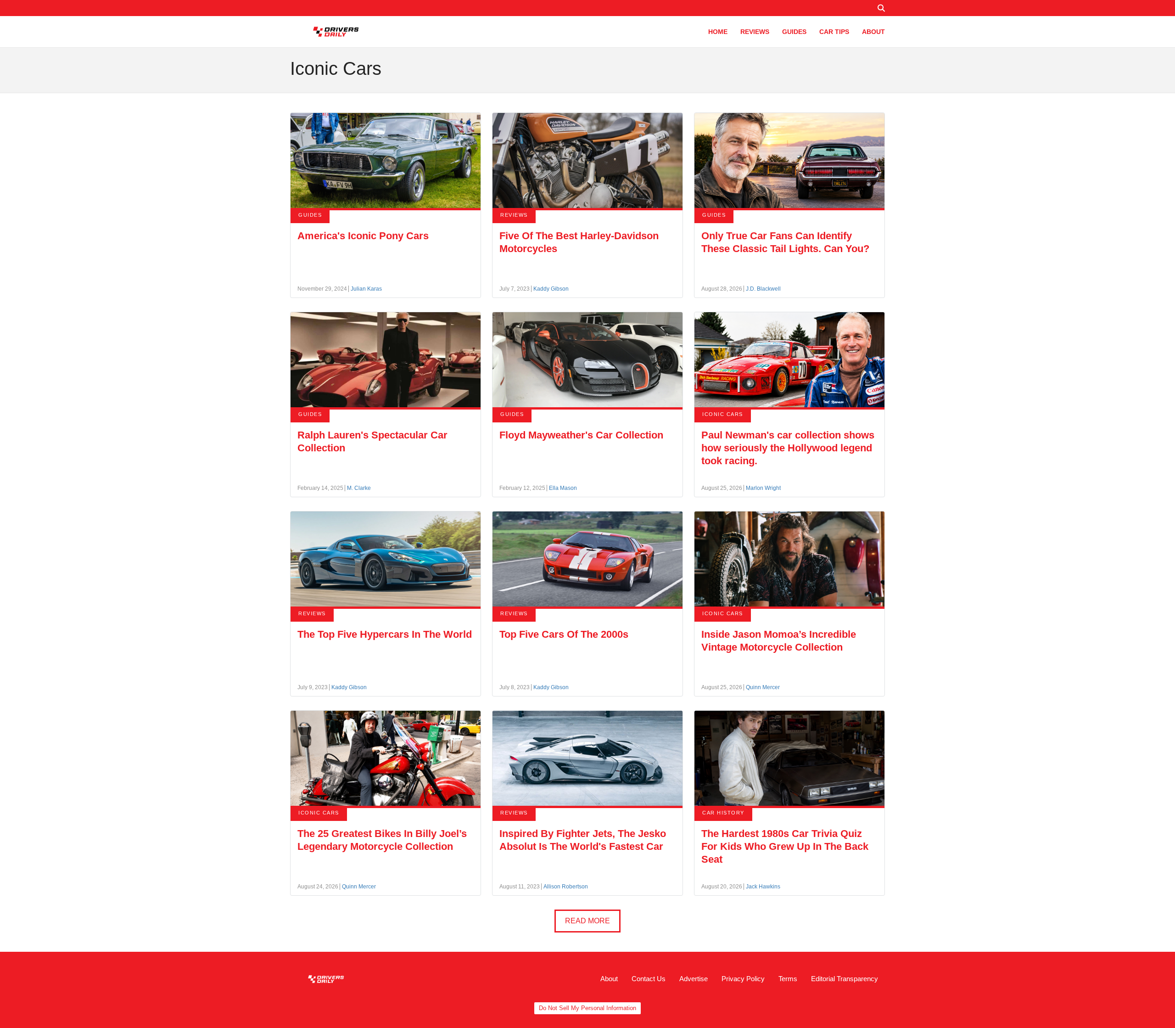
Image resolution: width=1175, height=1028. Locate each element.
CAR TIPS (834, 31)
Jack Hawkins (763, 886)
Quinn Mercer (763, 687)
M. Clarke (359, 488)
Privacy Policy (743, 979)
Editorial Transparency (844, 979)
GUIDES (794, 31)
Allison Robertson (565, 886)
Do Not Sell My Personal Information (587, 1008)
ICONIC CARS (722, 414)
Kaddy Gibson (551, 289)
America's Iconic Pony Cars (363, 236)
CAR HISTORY (723, 812)
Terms (787, 979)
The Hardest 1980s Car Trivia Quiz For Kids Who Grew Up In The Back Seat (784, 846)
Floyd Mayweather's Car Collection (581, 435)
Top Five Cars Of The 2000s (563, 634)
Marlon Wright (763, 488)
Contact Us (649, 979)
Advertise (693, 979)
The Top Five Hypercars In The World (384, 634)
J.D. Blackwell (763, 289)
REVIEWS (754, 31)
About (609, 979)
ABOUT (873, 31)
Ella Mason (563, 488)
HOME (717, 31)
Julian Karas (366, 289)
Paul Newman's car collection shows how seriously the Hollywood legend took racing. (787, 447)
